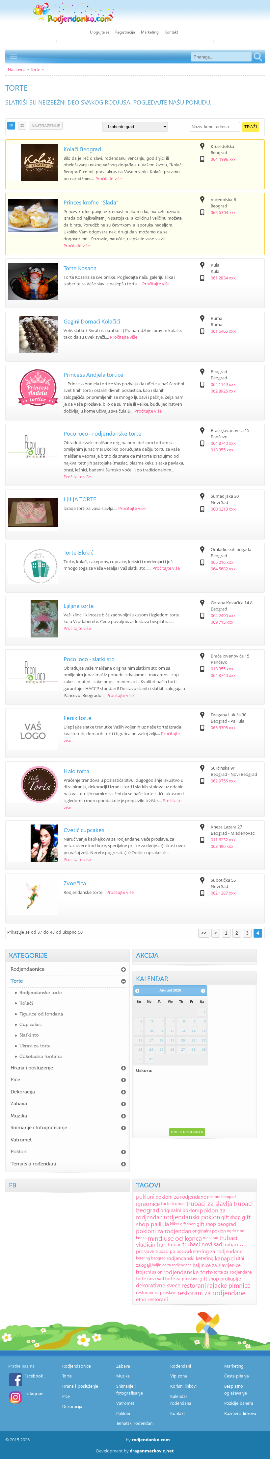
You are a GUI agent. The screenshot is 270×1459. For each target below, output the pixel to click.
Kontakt (171, 32)
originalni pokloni (179, 1210)
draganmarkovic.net (152, 1451)
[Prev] (137, 991)
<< (203, 933)
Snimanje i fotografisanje (39, 1128)
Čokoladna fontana (40, 1056)
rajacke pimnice (229, 1285)
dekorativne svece (158, 1285)
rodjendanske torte (188, 1272)
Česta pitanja (236, 1375)
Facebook (33, 1375)
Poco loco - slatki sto (89, 659)
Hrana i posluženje (32, 1068)
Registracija (125, 32)
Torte (35, 69)
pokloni (145, 1196)
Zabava (19, 1104)
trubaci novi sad (202, 1244)
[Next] (203, 991)
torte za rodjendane (233, 1272)
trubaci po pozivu (172, 1251)
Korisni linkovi (183, 1386)
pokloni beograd (221, 1196)
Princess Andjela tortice (93, 374)
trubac (174, 1244)
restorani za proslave (156, 1292)
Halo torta (76, 771)
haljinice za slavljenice (217, 1265)
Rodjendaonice (27, 969)
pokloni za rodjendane (180, 1196)
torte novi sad (150, 1278)
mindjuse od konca (175, 1237)
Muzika (19, 1116)
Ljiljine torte (79, 606)
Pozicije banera (239, 1403)
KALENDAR (152, 978)
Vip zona (178, 1375)
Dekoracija (23, 1092)
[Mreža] (22, 126)
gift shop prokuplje (220, 1278)
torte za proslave (182, 1278)
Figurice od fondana (41, 1014)
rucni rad (210, 1237)
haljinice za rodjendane (172, 1264)
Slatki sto (29, 1035)
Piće (15, 1080)
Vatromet (21, 1140)
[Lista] (11, 126)
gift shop (231, 1217)
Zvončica (75, 883)
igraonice (148, 1203)
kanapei (225, 1258)
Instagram (33, 1393)
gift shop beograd (216, 1224)
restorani (193, 1285)
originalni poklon (209, 1231)
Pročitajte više (108, 178)
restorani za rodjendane (211, 1292)
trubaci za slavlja (209, 1203)
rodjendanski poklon (192, 1217)
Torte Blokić (78, 552)
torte (166, 1203)
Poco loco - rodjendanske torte (103, 433)
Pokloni (19, 1152)
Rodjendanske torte (40, 992)
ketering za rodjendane (216, 1251)
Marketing (150, 32)
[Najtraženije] (46, 126)
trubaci (178, 1203)
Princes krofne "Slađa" (91, 202)
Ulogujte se (99, 32)
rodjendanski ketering (190, 1258)
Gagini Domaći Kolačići (92, 321)
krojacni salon (149, 1272)
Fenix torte (78, 718)
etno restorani (152, 1299)
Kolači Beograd (82, 149)
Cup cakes (30, 1024)
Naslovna (17, 69)
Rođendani (180, 1366)
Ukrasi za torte (35, 1046)
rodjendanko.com (151, 1440)
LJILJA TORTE (80, 499)
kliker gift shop (183, 1223)
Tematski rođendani (33, 1164)
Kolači (26, 1003)
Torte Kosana (80, 268)
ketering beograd (151, 1258)
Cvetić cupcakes (84, 830)
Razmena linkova (240, 1413)
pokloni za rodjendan (163, 1231)
